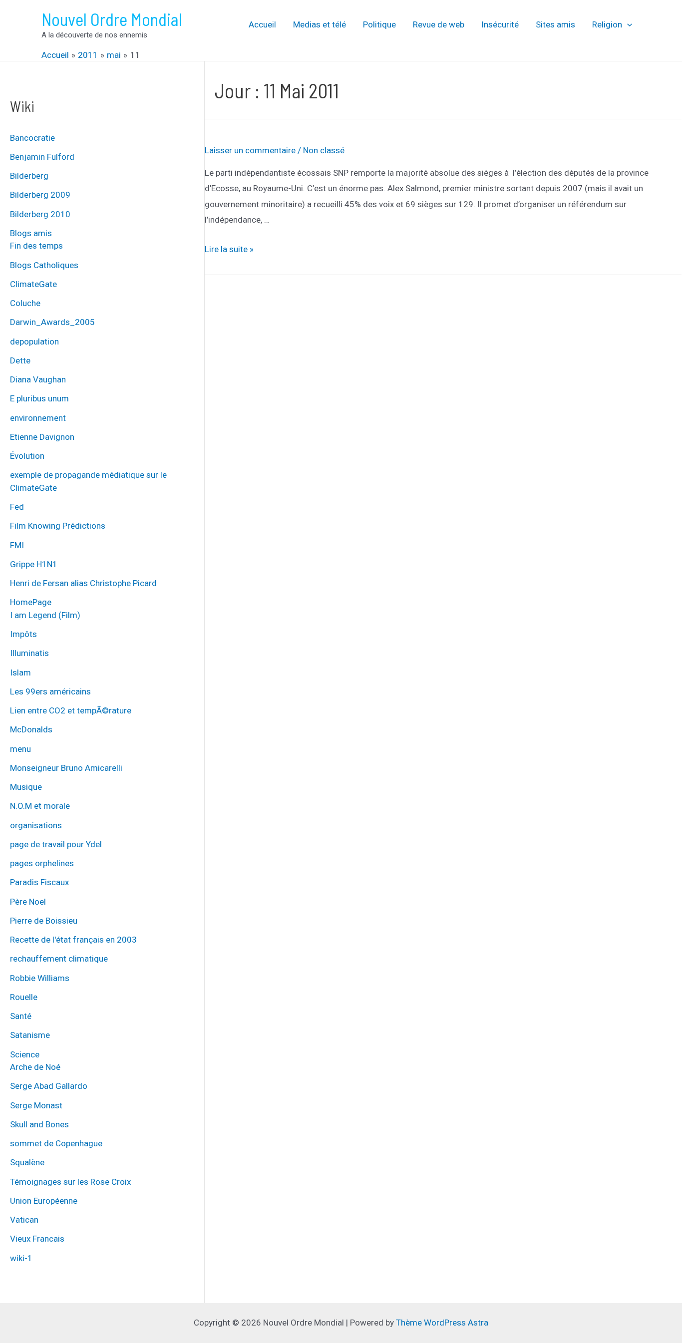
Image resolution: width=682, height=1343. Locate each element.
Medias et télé (319, 24)
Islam (20, 672)
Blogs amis (31, 233)
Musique (26, 787)
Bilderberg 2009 (40, 195)
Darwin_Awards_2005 (52, 322)
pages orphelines (42, 863)
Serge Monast (36, 1105)
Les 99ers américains (50, 691)
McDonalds (31, 729)
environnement (38, 418)
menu (20, 749)
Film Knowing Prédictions (57, 526)
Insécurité (500, 24)
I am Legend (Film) (45, 615)
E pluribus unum (39, 398)
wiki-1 (21, 1258)
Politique (379, 24)
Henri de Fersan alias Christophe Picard (83, 583)
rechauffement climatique (59, 959)
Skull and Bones (39, 1124)
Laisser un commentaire (250, 150)
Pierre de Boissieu (43, 921)
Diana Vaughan (38, 379)
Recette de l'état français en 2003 (73, 940)
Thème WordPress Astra (442, 1323)
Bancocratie (32, 138)
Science (24, 1054)
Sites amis (555, 24)
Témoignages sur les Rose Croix (70, 1182)
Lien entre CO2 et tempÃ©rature (70, 710)
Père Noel (28, 902)
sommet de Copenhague (56, 1143)
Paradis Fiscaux (39, 882)
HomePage (30, 602)
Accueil (262, 24)
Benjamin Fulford (42, 157)
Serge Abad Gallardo (48, 1086)
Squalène (27, 1162)
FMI (17, 545)
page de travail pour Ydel (56, 844)
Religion (607, 24)
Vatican (24, 1220)
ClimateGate (33, 284)
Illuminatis (29, 653)
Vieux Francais (37, 1239)
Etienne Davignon (42, 437)
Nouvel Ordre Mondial (111, 18)
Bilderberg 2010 (40, 214)
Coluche (25, 303)
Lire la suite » (229, 249)
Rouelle (23, 997)
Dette (20, 360)
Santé (20, 1016)
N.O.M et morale (40, 806)
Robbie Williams (39, 978)
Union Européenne (43, 1201)
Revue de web (438, 24)
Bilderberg (29, 176)
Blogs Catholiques (44, 265)
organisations (36, 825)
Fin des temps (36, 246)
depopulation (34, 341)
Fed (17, 507)
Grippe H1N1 (33, 564)
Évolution (27, 456)
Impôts (23, 634)
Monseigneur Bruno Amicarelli (66, 768)
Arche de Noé (35, 1067)
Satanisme (30, 1035)
